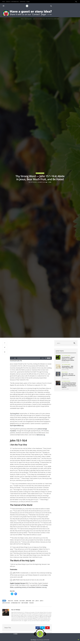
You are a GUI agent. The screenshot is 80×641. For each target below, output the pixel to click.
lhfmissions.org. (41, 435)
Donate (28, 1)
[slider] (49, 358)
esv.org (44, 587)
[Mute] (45, 358)
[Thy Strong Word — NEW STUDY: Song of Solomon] (58, 366)
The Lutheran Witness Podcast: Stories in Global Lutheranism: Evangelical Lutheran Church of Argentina (69, 385)
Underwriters (22, 1)
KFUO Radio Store (15, 1)
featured (16, 600)
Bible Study (10, 600)
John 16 (41, 600)
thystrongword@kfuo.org (16, 425)
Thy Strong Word (40, 173)
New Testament (24, 602)
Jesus (33, 600)
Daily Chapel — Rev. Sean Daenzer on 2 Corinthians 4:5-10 (68, 375)
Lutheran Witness (66, 381)
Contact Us (8, 1)
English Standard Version (17, 583)
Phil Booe (31, 602)
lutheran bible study (15, 602)
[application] (31, 358)
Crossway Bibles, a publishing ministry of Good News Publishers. (29, 586)
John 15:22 (16, 580)
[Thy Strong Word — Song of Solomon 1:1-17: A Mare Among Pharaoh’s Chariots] (58, 357)
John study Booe (6, 602)
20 (21, 577)
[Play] (12, 358)
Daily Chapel (65, 372)
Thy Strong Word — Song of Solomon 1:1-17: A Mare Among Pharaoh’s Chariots (68, 359)
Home (3, 1)
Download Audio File (16, 360)
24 (43, 580)
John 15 (37, 600)
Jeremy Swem (28, 600)
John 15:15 (16, 573)
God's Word (22, 600)
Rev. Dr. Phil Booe (33, 182)
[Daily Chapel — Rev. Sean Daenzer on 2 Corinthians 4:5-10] (58, 374)
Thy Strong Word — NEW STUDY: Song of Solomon (67, 367)
